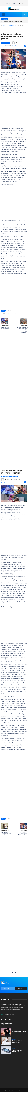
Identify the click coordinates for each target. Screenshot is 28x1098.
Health (14, 1039)
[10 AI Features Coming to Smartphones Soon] (6, 1050)
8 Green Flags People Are (19, 1032)
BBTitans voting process (8, 313)
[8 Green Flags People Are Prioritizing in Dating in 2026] (6, 1031)
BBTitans (10, 310)
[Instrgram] (22, 3)
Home (4, 25)
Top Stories (14, 476)
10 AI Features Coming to (17, 1050)
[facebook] (17, 3)
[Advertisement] (14, 110)
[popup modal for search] (24, 14)
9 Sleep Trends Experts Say (17, 1041)
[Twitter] (19, 3)
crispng (18, 42)
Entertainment (12, 25)
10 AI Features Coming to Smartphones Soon (11, 21)
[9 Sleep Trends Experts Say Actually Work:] (6, 1041)
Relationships (15, 1029)
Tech (13, 1048)
